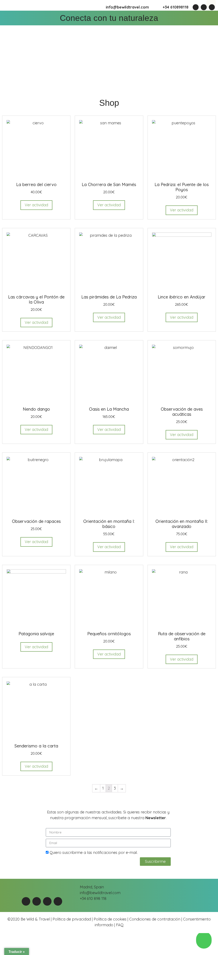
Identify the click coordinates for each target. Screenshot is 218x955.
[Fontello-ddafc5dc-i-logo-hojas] (212, 7)
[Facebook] (196, 7)
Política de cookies (110, 919)
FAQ (119, 924)
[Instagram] (204, 7)
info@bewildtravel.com (127, 7)
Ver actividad (36, 204)
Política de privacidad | (73, 919)
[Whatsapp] (26, 901)
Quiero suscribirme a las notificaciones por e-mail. (94, 852)
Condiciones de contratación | (156, 919)
